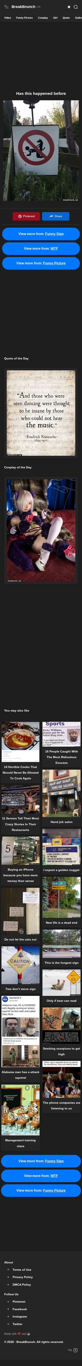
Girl (55, 18)
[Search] (76, 7)
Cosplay (43, 18)
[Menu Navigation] (6, 7)
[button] (69, 7)
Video (7, 18)
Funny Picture (24, 18)
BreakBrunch (25, 1342)
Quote (66, 18)
